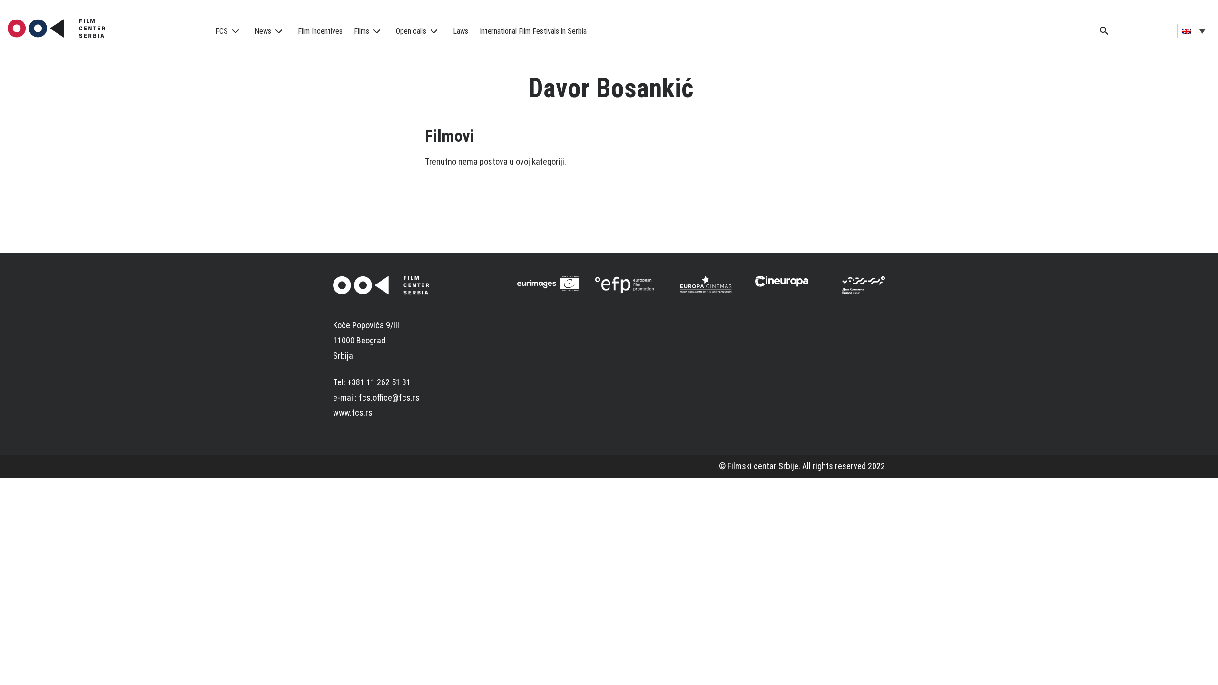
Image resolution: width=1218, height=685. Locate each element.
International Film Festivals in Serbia (533, 31)
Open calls (411, 31)
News (263, 31)
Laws (460, 31)
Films (361, 31)
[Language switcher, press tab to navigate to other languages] (1193, 31)
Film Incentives (320, 31)
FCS (222, 31)
